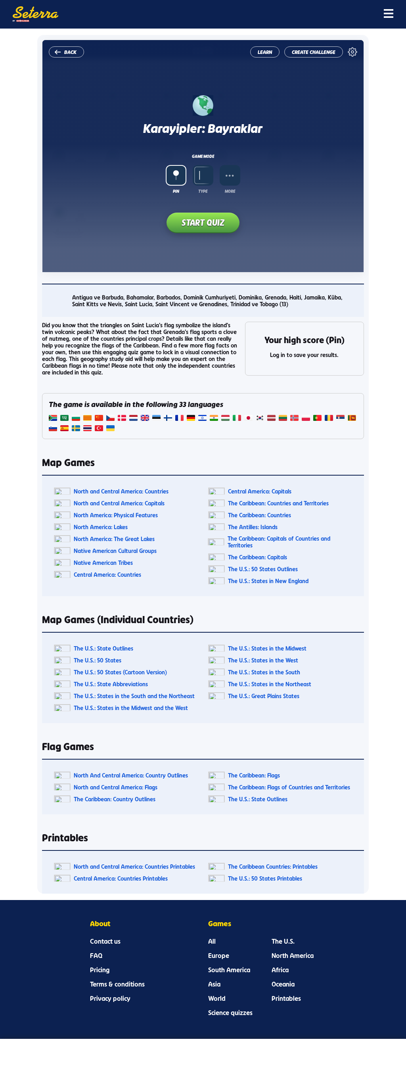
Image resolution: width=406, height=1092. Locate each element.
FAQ (96, 956)
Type (202, 191)
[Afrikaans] (53, 418)
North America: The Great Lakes (114, 538)
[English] (145, 418)
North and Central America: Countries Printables (134, 866)
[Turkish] (99, 429)
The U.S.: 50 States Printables (265, 878)
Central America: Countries (107, 574)
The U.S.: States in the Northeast (269, 684)
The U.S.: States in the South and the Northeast (134, 696)
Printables (286, 998)
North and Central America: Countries (121, 491)
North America (293, 956)
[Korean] (260, 418)
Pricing (99, 970)
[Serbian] (340, 418)
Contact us (105, 941)
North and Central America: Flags (115, 787)
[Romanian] (329, 418)
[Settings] (352, 52)
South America (229, 970)
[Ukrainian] (110, 429)
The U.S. (283, 941)
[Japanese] (248, 418)
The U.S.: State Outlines (103, 648)
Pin (176, 191)
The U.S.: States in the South (264, 672)
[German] (191, 418)
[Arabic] (64, 418)
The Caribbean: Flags (254, 775)
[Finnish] (168, 418)
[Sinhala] (352, 418)
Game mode (203, 156)
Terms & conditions (117, 984)
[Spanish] (64, 429)
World (217, 998)
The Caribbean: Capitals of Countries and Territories (279, 542)
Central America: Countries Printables (121, 878)
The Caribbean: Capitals (257, 557)
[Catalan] (87, 418)
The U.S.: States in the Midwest (267, 648)
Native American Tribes (103, 562)
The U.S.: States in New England (268, 581)
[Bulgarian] (76, 418)
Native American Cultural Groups (115, 550)
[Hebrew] (202, 418)
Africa (280, 970)
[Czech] (110, 418)
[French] (179, 418)
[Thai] (87, 429)
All (212, 941)
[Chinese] (99, 418)
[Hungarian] (225, 418)
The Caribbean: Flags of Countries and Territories (289, 787)
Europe (218, 956)
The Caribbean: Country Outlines (114, 799)
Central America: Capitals (259, 491)
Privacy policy (110, 998)
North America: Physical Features (116, 515)
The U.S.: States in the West (263, 660)
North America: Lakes (101, 527)
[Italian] (237, 418)
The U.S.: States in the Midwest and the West (131, 707)
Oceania (283, 984)
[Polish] (306, 418)
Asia (214, 984)
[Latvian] (271, 418)
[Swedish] (76, 429)
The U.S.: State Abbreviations (111, 684)
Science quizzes (230, 1013)
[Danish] (122, 418)
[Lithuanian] (283, 418)
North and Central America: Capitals (119, 503)
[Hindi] (214, 418)
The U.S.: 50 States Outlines (263, 569)
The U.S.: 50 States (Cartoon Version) (120, 672)
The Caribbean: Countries (259, 515)
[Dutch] (133, 418)
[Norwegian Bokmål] (294, 418)
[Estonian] (156, 418)
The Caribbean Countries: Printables (273, 866)
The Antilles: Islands (253, 527)
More (230, 191)
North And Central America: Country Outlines (131, 775)
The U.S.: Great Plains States (263, 696)
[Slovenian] (53, 429)
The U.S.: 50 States (97, 660)
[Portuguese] (317, 418)
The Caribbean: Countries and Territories (278, 503)
